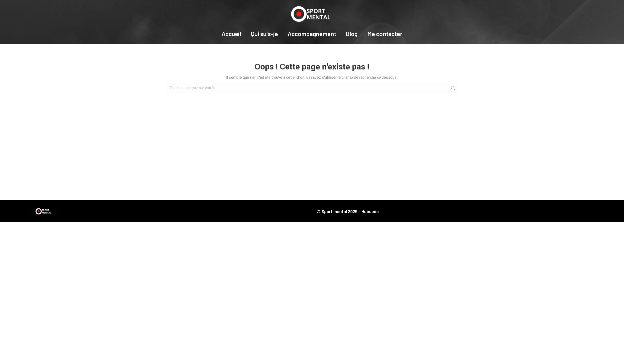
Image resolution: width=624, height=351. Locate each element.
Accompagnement (312, 33)
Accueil (231, 33)
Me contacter (384, 33)
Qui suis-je (264, 33)
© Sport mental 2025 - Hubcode (348, 211)
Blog (352, 33)
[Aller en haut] (617, 344)
